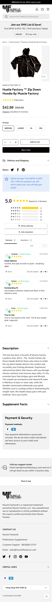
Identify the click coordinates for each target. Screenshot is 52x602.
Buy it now (26, 150)
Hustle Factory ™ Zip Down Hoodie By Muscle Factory (28, 42)
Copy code (32, 34)
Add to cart (35, 142)
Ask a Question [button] (27, 232)
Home (5, 42)
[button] (42, 9)
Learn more (36, 2)
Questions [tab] (25, 240)
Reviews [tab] (9, 240)
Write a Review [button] (27, 226)
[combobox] (26, 16)
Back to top (26, 481)
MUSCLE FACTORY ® (11, 85)
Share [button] (9, 272)
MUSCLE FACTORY (14, 596)
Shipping (6, 112)
